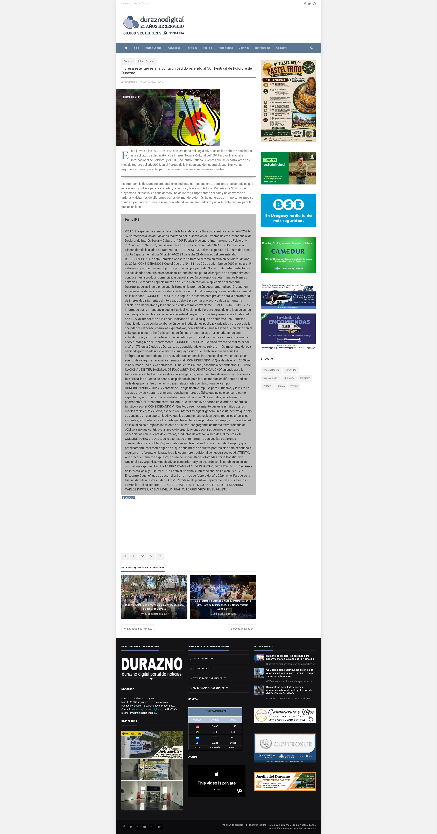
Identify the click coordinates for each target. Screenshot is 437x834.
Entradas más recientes (139, 628)
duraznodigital (131, 82)
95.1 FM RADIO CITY (203, 658)
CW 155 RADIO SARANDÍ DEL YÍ (209, 678)
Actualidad (174, 47)
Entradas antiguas (240, 628)
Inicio (136, 47)
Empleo (281, 386)
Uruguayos (288, 378)
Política (207, 47)
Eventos (128, 61)
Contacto (125, 4)
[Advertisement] (188, 524)
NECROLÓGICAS (141, 4)
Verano (294, 386)
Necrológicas (225, 47)
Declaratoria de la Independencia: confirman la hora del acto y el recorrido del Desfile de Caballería (289, 690)
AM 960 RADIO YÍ (201, 668)
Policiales (191, 47)
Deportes (244, 47)
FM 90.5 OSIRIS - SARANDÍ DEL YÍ (210, 688)
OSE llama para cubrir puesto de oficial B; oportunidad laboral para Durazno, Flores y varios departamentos (290, 673)
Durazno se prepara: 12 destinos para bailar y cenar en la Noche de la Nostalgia (290, 657)
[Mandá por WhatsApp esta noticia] (125, 556)
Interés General (153, 47)
